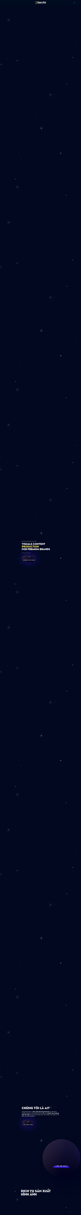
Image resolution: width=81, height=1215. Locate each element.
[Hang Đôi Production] (40, 2)
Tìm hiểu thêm (28, 1125)
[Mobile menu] (74, 2)
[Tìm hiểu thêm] (28, 1121)
